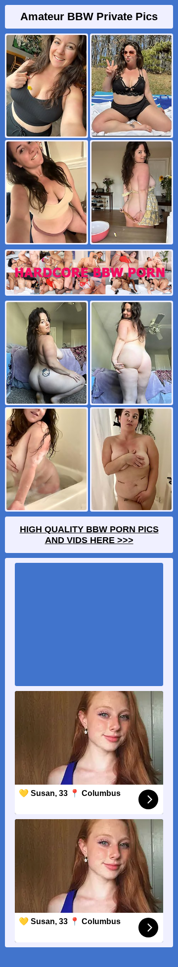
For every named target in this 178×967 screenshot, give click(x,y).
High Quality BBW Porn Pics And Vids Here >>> (89, 534)
